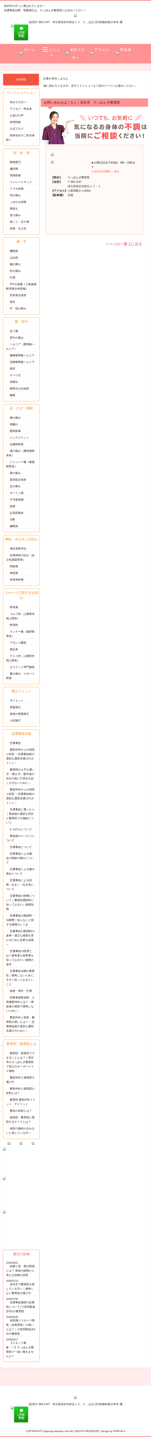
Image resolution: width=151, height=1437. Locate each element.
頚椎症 (14, 381)
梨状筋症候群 (18, 479)
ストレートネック (21, 181)
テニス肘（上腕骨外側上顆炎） (20, 658)
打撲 (12, 277)
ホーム (29, 50)
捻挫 (12, 506)
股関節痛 (15, 430)
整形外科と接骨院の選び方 (20, 1079)
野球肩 (14, 607)
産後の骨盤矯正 (19, 713)
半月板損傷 (17, 499)
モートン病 (17, 492)
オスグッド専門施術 (22, 667)
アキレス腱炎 (18, 642)
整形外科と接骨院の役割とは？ (20, 1091)
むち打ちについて (21, 829)
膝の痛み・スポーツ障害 (20, 676)
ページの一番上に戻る (123, 244)
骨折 (12, 301)
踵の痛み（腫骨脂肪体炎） (20, 453)
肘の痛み (15, 270)
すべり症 (15, 375)
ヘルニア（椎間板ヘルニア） (20, 346)
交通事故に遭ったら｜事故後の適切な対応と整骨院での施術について (20, 816)
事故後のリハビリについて (20, 838)
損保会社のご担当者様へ (20, 137)
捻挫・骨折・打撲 (21, 990)
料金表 (125, 50)
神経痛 (14, 572)
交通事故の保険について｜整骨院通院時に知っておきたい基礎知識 (20, 902)
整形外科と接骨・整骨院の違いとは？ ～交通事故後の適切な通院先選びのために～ (20, 1024)
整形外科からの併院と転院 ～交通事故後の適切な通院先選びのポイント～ (20, 756)
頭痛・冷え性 (18, 228)
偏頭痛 (14, 168)
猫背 (12, 368)
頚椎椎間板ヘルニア (22, 361)
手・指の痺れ (18, 308)
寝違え (14, 208)
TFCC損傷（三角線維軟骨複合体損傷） (21, 286)
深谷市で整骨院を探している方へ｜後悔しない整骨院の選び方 (20, 1289)
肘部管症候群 (18, 295)
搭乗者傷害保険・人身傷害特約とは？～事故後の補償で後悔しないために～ (20, 1004)
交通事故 (15, 743)
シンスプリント (19, 437)
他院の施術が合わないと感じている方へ (20, 1130)
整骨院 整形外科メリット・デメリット (20, 1102)
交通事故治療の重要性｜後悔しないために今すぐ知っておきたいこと (20, 977)
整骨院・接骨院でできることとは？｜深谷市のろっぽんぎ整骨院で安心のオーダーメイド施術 (20, 1062)
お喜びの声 (17, 115)
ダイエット (17, 700)
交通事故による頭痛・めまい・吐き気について (20, 885)
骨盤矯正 (15, 707)
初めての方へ (77, 54)
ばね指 (14, 257)
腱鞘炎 (14, 250)
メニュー (54, 53)
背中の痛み (17, 337)
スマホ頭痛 (17, 188)
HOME (21, 79)
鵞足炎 (14, 649)
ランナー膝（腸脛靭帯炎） (20, 634)
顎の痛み (15, 195)
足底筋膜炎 (17, 512)
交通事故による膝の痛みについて (20, 871)
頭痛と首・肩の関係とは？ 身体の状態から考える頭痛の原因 (20, 1271)
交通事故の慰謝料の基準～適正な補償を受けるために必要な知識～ (20, 937)
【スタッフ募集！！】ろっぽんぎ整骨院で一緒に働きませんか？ (20, 1349)
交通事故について (21, 847)
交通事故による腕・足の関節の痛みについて (20, 858)
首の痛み (15, 215)
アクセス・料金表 (21, 108)
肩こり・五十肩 (19, 221)
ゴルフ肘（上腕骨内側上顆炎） (20, 616)
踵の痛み (15, 473)
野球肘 (14, 624)
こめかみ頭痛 (18, 201)
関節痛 (14, 566)
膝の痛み (15, 417)
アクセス (101, 50)
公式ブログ (17, 128)
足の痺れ (15, 486)
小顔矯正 (15, 720)
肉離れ (14, 424)
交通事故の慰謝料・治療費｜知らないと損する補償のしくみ (20, 920)
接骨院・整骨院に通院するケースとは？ (20, 1119)
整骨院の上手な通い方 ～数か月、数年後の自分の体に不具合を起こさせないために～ (20, 776)
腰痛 (12, 395)
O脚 (12, 519)
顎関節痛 (15, 175)
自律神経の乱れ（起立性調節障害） (20, 557)
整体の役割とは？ (21, 1110)
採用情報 (15, 122)
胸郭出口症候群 (19, 388)
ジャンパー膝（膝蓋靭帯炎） (20, 464)
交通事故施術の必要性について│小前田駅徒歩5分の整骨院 (20, 1307)
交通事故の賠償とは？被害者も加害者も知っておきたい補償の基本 (20, 957)
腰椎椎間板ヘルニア (22, 355)
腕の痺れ (15, 264)
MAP (92, 22)
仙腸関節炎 (17, 444)
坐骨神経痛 (17, 579)
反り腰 (14, 331)
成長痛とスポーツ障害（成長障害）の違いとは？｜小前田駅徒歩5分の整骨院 (20, 1327)
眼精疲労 (15, 162)
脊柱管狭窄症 (18, 548)
